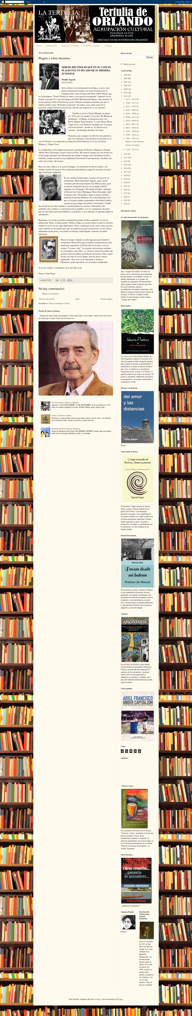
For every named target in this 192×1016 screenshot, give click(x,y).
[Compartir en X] (66, 280)
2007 (126, 82)
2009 (126, 89)
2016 (126, 168)
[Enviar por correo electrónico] (61, 280)
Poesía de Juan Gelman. (49, 311)
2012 (126, 154)
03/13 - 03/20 (131, 106)
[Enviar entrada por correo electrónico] (57, 280)
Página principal (129, 64)
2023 (126, 193)
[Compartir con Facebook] (69, 280)
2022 (126, 189)
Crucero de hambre (132, 145)
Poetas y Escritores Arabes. (62, 415)
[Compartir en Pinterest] (71, 280)
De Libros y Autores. (92, 45)
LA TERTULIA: (59, 12)
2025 (126, 200)
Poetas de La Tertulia (70, 45)
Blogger (120, 999)
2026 (126, 204)
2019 (126, 179)
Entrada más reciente (47, 299)
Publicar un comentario (50, 293)
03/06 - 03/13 (131, 103)
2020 (126, 182)
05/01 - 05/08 (131, 113)
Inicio (39, 45)
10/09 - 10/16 (131, 135)
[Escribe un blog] (64, 280)
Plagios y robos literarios (134, 141)
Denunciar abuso (128, 210)
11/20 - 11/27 (131, 149)
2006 (126, 78)
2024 (126, 196)
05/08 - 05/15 (131, 117)
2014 (126, 161)
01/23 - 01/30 (131, 99)
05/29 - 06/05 (131, 120)
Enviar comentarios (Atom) (59, 303)
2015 (126, 164)
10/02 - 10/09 (131, 131)
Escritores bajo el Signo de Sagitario (65, 402)
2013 (126, 157)
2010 (126, 92)
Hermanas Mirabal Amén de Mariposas (66, 428)
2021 (126, 186)
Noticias (108, 45)
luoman (97, 999)
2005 (126, 75)
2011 (126, 96)
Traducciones (51, 45)
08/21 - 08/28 (131, 127)
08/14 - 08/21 (131, 124)
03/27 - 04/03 (131, 110)
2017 (126, 172)
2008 (126, 85)
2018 (126, 175)
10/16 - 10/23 (131, 138)
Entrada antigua (106, 299)
